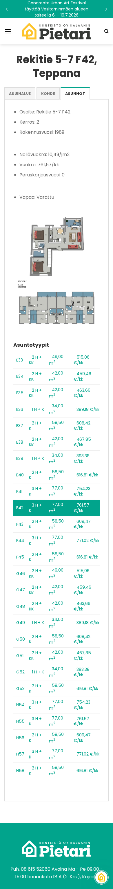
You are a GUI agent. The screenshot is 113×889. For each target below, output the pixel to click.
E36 (19, 409)
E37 (19, 426)
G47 (20, 590)
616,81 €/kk (87, 475)
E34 (19, 376)
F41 (19, 491)
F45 (20, 557)
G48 (20, 606)
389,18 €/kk (87, 409)
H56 (20, 738)
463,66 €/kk (82, 393)
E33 (19, 360)
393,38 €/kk (82, 458)
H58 (20, 771)
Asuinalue (20, 93)
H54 (20, 705)
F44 (20, 540)
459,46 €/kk (82, 376)
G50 (20, 639)
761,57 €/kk (81, 508)
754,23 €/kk (82, 491)
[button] (56, 9)
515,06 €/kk (82, 360)
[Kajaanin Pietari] (56, 31)
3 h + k (35, 491)
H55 (20, 721)
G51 (19, 656)
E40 (20, 475)
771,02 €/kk (87, 540)
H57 (20, 754)
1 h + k (38, 409)
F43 (19, 524)
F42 (19, 508)
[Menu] (7, 31)
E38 (19, 442)
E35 (19, 393)
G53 (20, 688)
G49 (20, 623)
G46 (20, 574)
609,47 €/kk (82, 524)
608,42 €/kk (82, 425)
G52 (20, 672)
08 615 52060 (35, 869)
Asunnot (75, 93)
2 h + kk (35, 360)
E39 (19, 458)
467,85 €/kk (82, 442)
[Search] (106, 31)
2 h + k (35, 425)
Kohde (48, 93)
